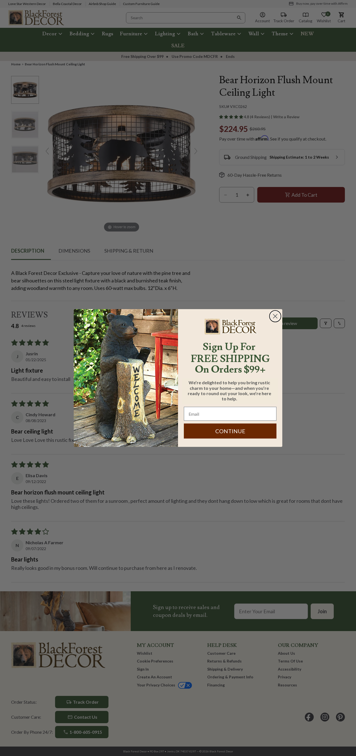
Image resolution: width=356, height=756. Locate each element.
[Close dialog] (275, 316)
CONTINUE (230, 431)
